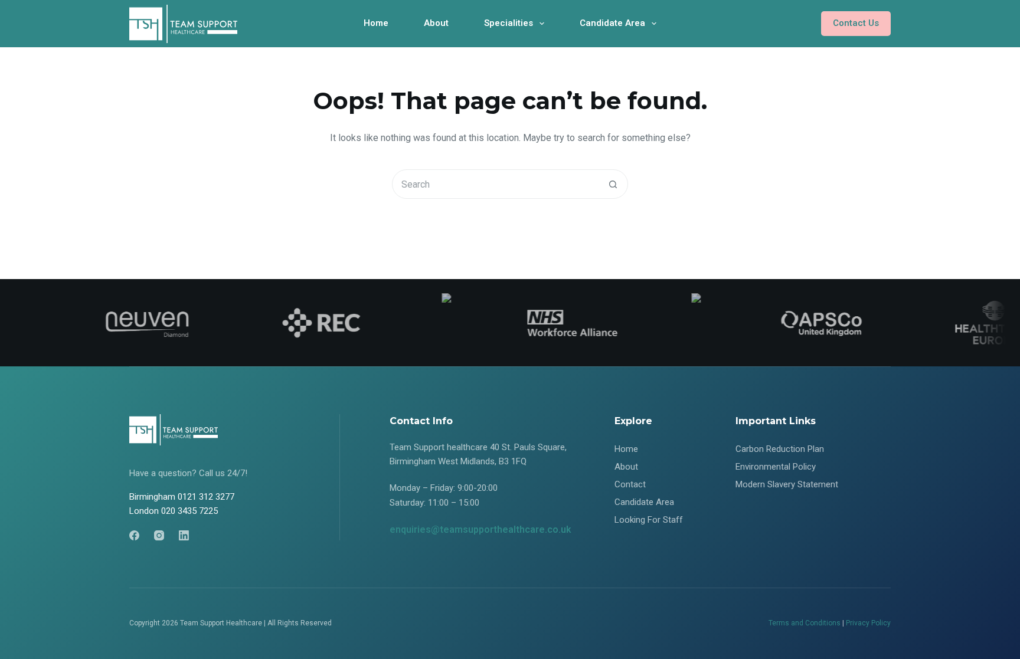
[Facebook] (134, 535)
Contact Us (856, 23)
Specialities (508, 23)
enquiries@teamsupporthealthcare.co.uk (480, 529)
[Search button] (612, 184)
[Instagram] (159, 535)
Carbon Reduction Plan (779, 449)
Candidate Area (612, 23)
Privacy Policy (868, 623)
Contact (630, 484)
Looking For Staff (648, 519)
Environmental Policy (775, 466)
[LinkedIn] (184, 535)
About (436, 23)
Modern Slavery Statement (786, 484)
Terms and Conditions (805, 623)
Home (376, 23)
